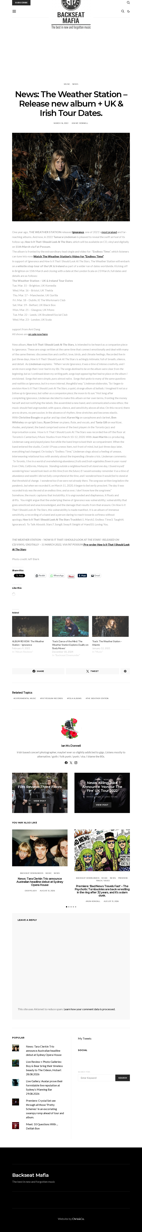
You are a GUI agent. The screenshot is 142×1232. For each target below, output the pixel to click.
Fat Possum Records (52, 698)
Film (32, 783)
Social (82, 1050)
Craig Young (111, 797)
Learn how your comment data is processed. (89, 1009)
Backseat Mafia (30, 1175)
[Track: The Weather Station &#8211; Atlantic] (110, 626)
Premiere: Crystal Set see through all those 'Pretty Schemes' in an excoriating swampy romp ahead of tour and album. (45, 1109)
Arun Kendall (93, 901)
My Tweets (84, 1038)
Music (67, 84)
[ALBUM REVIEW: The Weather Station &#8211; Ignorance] (30, 626)
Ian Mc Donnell (80, 123)
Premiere (123, 878)
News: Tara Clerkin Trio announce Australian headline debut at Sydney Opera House (39, 882)
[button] (128, 11)
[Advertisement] (71, 50)
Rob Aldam (48, 793)
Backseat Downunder (31, 873)
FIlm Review (43, 783)
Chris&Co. (78, 1218)
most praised (109, 232)
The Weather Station (98, 698)
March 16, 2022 (61, 123)
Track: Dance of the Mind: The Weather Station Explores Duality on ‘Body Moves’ (70, 645)
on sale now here (38, 334)
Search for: (84, 1072)
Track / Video (103, 880)
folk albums (75, 698)
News (75, 84)
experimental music (25, 698)
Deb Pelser (31, 891)
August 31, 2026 (47, 891)
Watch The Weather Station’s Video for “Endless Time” (68, 256)
